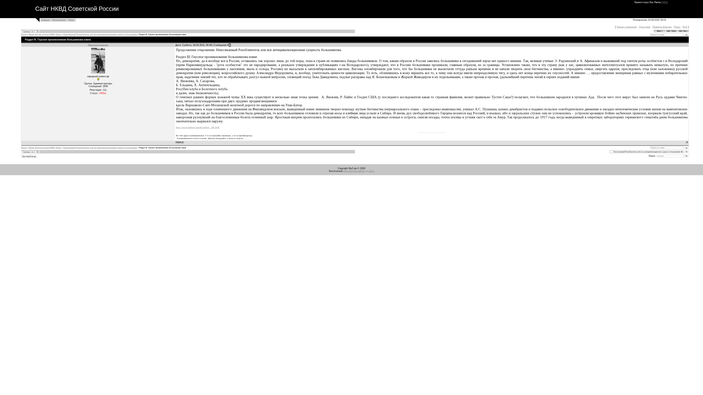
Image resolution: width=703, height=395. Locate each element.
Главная (45, 20)
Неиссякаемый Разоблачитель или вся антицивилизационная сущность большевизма (100, 34)
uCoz (371, 171)
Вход (71, 20)
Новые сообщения (627, 27)
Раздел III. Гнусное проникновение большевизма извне (162, 34)
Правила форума (662, 27)
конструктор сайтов (354, 171)
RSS (665, 2)
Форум (24, 34)
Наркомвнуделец (98, 45)
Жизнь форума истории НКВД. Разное (45, 34)
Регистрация (59, 20)
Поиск (677, 27)
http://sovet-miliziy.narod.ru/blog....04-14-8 (197, 127)
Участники (644, 27)
